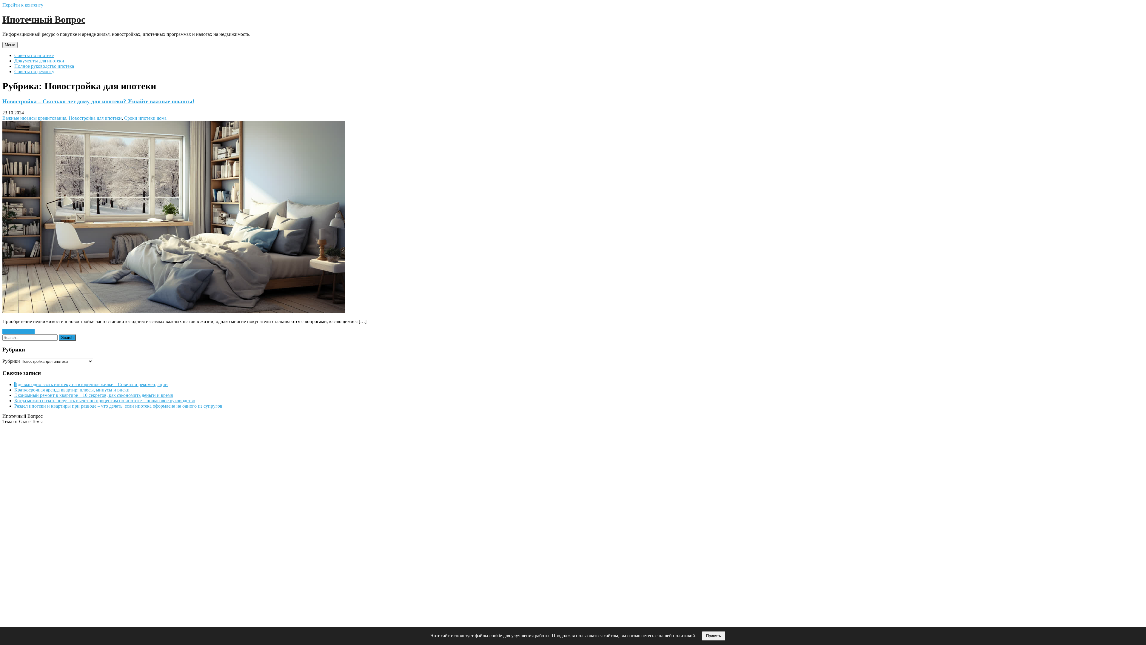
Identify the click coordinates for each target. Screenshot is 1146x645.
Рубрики (11, 361)
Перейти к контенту (22, 4)
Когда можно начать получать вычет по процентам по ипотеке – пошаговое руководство (104, 400)
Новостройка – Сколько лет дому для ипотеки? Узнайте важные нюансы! (98, 101)
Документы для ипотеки (39, 60)
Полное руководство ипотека (44, 66)
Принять (713, 636)
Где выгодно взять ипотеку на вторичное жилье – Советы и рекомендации (92, 384)
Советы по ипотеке (34, 55)
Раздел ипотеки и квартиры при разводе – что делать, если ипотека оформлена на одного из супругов (118, 405)
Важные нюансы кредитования (34, 118)
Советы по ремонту (34, 71)
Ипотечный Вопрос (43, 19)
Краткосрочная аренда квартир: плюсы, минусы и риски (72, 389)
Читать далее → (18, 331)
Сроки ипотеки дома (145, 118)
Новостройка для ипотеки (95, 118)
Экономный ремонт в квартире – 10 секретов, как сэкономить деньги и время (93, 395)
